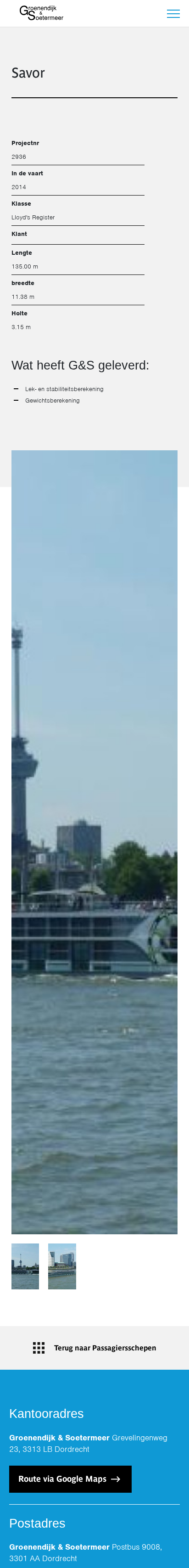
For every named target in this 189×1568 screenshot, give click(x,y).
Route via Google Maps (63, 1479)
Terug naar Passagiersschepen (105, 1348)
